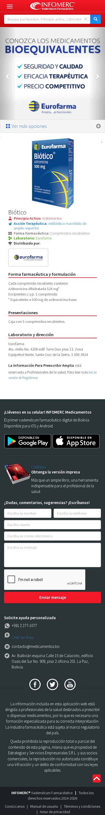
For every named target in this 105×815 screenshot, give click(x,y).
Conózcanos (14, 806)
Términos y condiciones (82, 806)
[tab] (52, 126)
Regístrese (30, 377)
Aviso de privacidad (55, 811)
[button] (8, 73)
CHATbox (38, 467)
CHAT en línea (23, 637)
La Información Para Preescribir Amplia (41, 365)
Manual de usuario (44, 806)
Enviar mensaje (52, 597)
